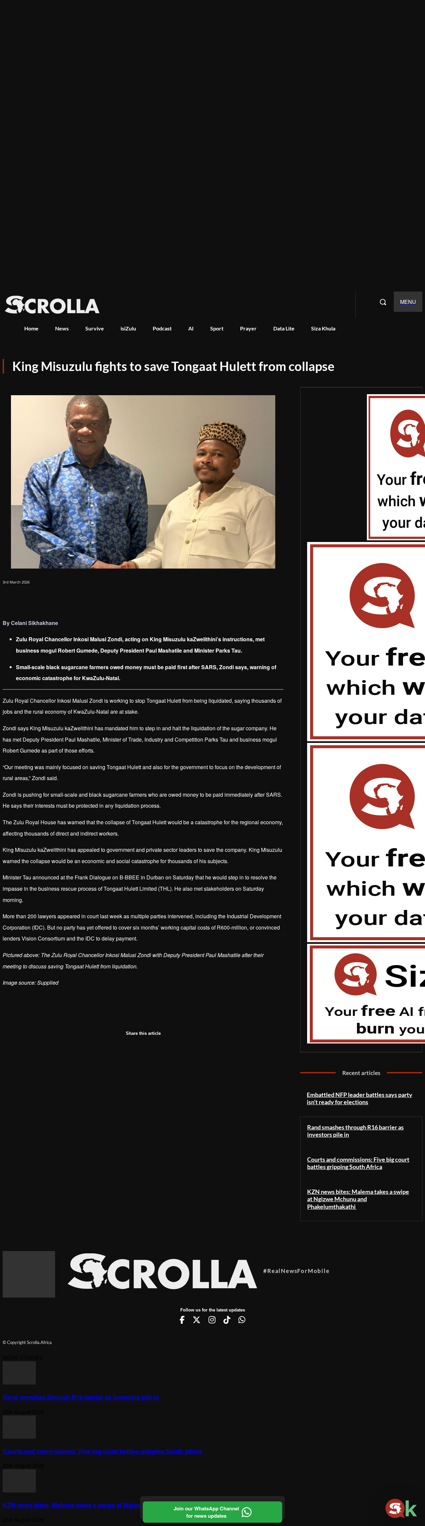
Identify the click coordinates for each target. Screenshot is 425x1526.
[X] (38, 599)
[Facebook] (14, 599)
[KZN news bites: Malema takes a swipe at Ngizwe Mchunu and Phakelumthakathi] (19, 1490)
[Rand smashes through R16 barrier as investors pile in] (19, 1382)
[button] (382, 302)
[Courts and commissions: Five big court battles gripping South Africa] (19, 1436)
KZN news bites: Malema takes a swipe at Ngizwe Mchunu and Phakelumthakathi (358, 1199)
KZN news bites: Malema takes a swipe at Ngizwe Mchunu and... (95, 1504)
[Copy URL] (87, 599)
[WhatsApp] (63, 599)
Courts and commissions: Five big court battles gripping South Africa (358, 1163)
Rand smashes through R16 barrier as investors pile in (355, 1130)
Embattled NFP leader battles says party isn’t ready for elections (359, 1098)
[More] (112, 599)
